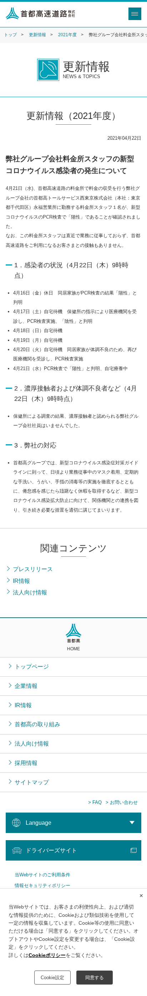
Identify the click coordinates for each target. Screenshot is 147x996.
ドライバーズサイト (51, 850)
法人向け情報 (32, 743)
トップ (10, 34)
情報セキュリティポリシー (42, 885)
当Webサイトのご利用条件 (42, 874)
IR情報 (23, 705)
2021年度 (67, 34)
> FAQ (95, 802)
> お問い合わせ (122, 802)
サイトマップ (32, 782)
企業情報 (26, 686)
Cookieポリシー (47, 955)
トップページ (32, 666)
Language (38, 822)
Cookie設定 (52, 977)
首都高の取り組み (37, 724)
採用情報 (26, 763)
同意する (94, 977)
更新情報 (37, 34)
